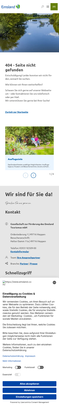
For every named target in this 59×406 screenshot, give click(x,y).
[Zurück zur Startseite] (10, 6)
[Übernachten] (54, 6)
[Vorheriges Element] (25, 175)
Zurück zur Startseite (16, 111)
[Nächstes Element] (33, 175)
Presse (33, 263)
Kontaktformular (19, 251)
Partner (24, 263)
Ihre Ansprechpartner (28, 257)
